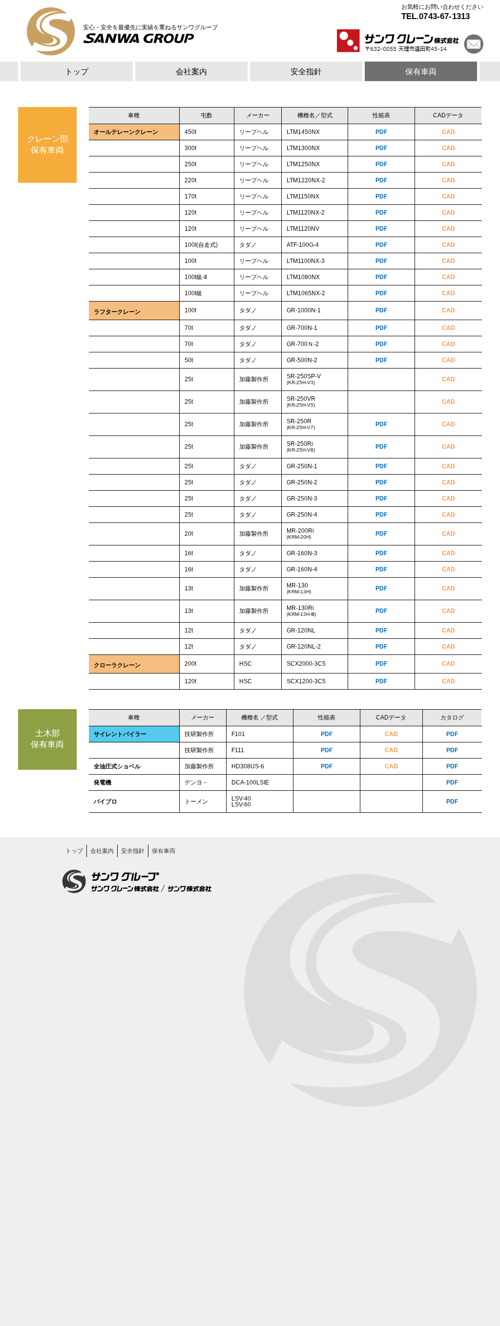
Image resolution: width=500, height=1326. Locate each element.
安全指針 (306, 71)
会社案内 (191, 71)
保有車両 (421, 71)
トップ (76, 71)
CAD (448, 132)
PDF (381, 132)
